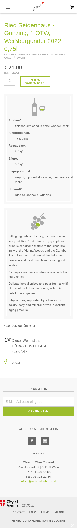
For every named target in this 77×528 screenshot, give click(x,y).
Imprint (59, 512)
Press (33, 512)
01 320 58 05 (42, 472)
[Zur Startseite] (38, 6)
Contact (19, 512)
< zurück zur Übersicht (21, 326)
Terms (45, 512)
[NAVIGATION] (8, 7)
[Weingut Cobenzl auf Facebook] (32, 441)
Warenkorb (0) (71, 7)
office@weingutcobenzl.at (38, 481)
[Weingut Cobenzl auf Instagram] (45, 441)
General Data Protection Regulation (38, 520)
